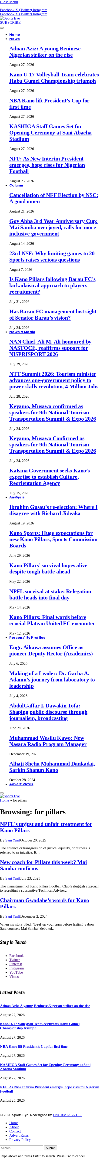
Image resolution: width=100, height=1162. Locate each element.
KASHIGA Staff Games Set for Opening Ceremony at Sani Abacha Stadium (50, 132)
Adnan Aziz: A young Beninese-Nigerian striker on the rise (45, 52)
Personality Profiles (27, 637)
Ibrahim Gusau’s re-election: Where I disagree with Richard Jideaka (53, 510)
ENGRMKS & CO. (67, 1115)
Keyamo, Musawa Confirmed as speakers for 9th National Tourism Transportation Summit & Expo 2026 (52, 444)
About (14, 1127)
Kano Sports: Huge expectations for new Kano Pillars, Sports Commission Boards (53, 539)
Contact (15, 1131)
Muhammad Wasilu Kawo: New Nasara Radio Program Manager (48, 741)
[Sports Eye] (10, 18)
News (14, 39)
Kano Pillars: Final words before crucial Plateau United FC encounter (52, 620)
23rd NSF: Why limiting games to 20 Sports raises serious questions (52, 256)
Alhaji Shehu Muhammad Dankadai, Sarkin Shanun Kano (52, 767)
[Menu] (2, 28)
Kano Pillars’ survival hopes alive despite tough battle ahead (48, 568)
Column (16, 185)
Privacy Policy (20, 1140)
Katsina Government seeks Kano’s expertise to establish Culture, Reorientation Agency (49, 477)
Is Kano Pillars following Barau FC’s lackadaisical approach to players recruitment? (52, 285)
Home (14, 35)
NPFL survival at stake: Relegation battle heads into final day (50, 594)
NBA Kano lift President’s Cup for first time (33, 1046)
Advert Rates (21, 784)
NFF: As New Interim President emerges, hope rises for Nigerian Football (47, 165)
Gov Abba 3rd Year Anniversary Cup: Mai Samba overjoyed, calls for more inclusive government (53, 227)
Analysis (17, 497)
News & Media (22, 332)
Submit (50, 1148)
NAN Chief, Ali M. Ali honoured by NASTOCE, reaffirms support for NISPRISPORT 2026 (50, 348)
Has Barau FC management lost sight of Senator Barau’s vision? (53, 314)
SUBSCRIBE (10, 22)
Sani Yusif (12, 840)
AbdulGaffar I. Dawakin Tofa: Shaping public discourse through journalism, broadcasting (48, 712)
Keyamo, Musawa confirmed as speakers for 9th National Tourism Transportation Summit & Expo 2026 (52, 412)
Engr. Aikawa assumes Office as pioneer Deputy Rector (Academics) (51, 650)
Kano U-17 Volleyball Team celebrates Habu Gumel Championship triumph (54, 78)
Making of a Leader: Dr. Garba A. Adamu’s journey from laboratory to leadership (52, 679)
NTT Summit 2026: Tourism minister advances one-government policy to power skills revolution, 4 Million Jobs (53, 380)
